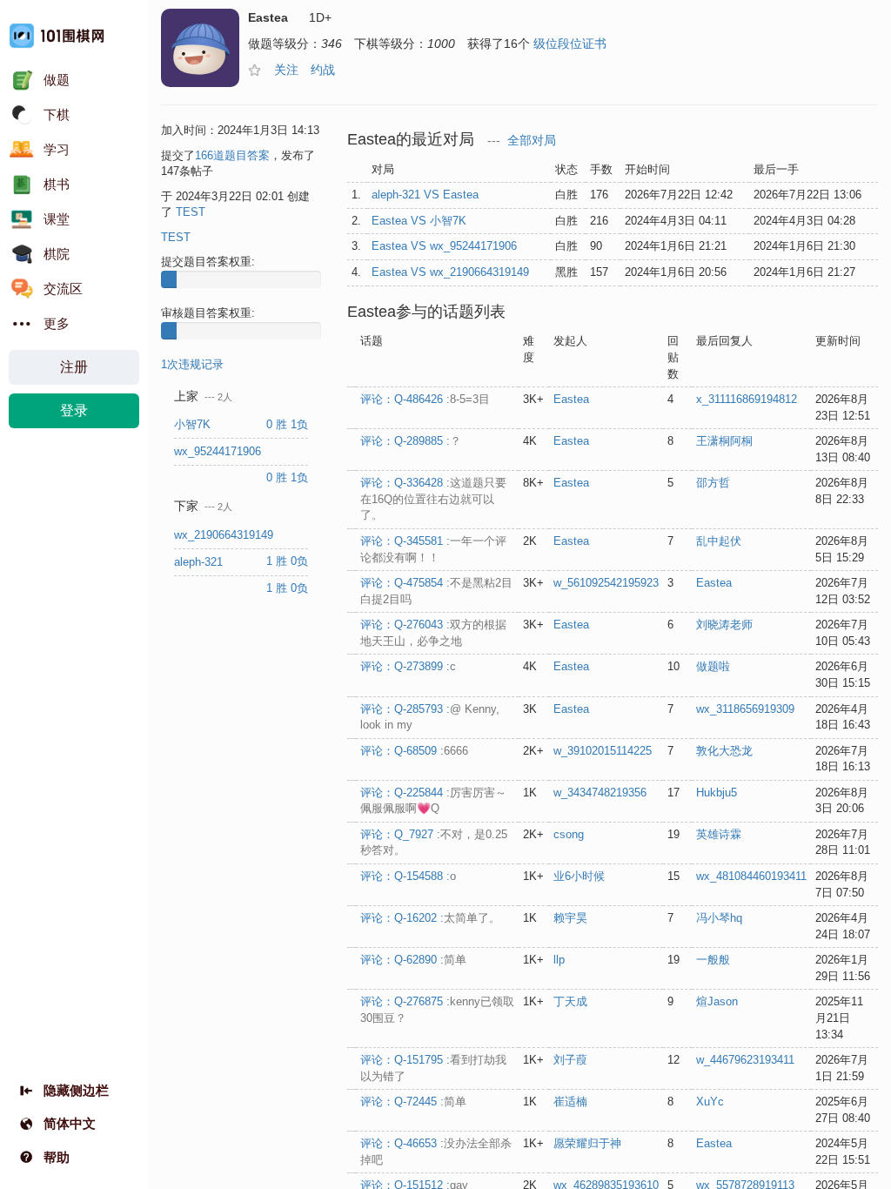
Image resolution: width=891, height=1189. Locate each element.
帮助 (57, 1157)
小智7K (194, 424)
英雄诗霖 (718, 834)
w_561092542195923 (606, 582)
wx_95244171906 (219, 451)
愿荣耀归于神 (587, 1143)
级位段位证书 (569, 43)
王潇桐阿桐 (724, 440)
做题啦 (713, 666)
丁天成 (570, 1001)
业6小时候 (579, 876)
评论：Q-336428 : (433, 498)
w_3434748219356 (599, 792)
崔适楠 (570, 1101)
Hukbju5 (716, 792)
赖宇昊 (570, 917)
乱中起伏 (718, 540)
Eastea (571, 399)
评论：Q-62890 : (413, 959)
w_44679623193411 (745, 1059)
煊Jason (717, 1001)
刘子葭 (570, 1059)
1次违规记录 (192, 364)
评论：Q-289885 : (410, 440)
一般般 (713, 959)
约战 (323, 70)
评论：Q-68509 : (414, 750)
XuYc (710, 1101)
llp (559, 959)
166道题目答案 (232, 155)
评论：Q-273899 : (408, 666)
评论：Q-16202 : (430, 917)
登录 (74, 410)
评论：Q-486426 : (425, 399)
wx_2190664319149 (225, 534)
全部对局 (531, 140)
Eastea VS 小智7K (419, 220)
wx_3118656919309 (745, 708)
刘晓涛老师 (724, 624)
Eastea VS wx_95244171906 (444, 245)
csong (568, 834)
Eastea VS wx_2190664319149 (450, 272)
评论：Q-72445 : (413, 1101)
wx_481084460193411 (751, 876)
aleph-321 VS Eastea (425, 194)
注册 (74, 366)
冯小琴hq (719, 917)
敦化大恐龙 (724, 750)
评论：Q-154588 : (408, 876)
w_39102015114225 (602, 750)
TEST (190, 211)
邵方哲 (713, 482)
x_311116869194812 (746, 399)
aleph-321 (200, 561)
